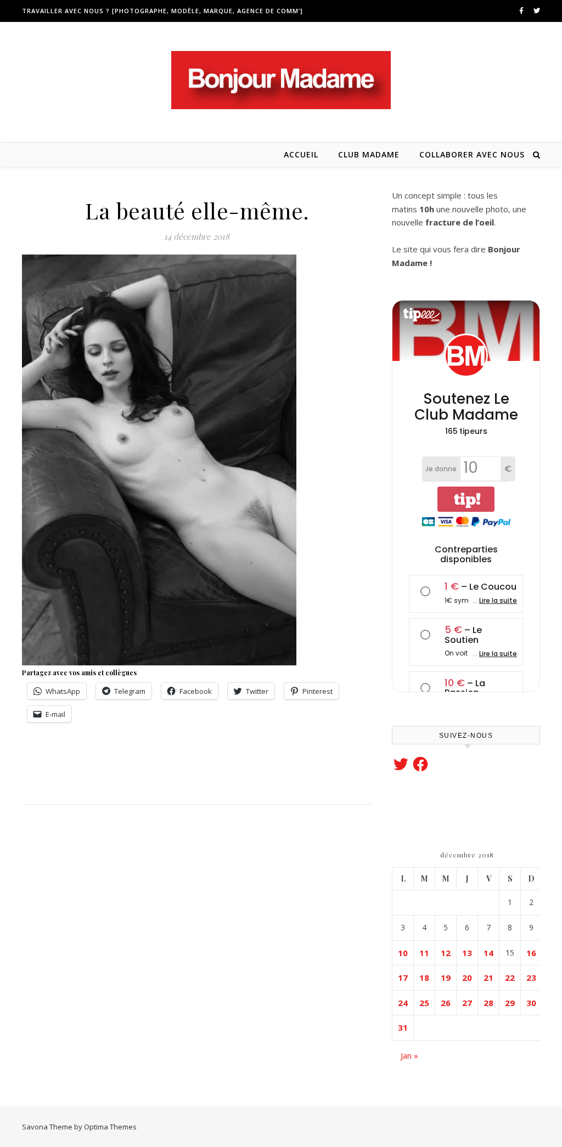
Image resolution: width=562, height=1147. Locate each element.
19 (446, 977)
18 (424, 977)
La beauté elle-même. (196, 210)
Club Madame (369, 154)
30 (531, 1002)
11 (424, 952)
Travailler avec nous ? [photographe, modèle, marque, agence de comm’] (162, 11)
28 (488, 1002)
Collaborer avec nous (472, 154)
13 (467, 952)
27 (467, 1002)
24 (403, 1002)
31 (403, 1027)
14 (488, 952)
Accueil (301, 154)
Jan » (409, 1055)
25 (424, 1002)
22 (510, 977)
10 (403, 952)
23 (531, 977)
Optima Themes (110, 1127)
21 (488, 977)
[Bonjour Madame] (281, 80)
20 (467, 977)
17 (403, 977)
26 (446, 1002)
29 (510, 1002)
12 (446, 952)
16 (531, 952)
